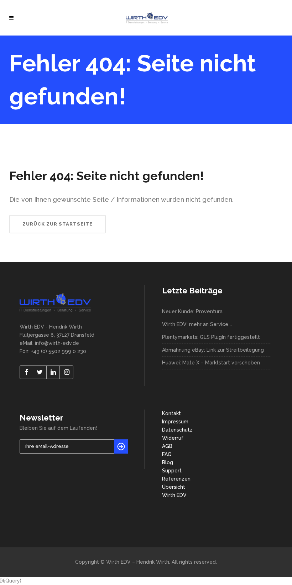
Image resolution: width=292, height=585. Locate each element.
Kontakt (171, 413)
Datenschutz (177, 430)
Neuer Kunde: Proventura (192, 311)
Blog (167, 462)
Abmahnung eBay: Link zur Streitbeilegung (213, 350)
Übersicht (173, 487)
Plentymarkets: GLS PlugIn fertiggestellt (211, 337)
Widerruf (172, 438)
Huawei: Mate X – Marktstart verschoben (211, 362)
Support (172, 470)
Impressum (175, 421)
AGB (167, 446)
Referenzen (176, 479)
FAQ (167, 454)
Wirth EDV (174, 495)
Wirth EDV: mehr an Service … (197, 324)
